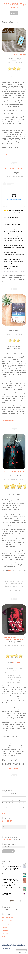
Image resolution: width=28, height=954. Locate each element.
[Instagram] (3, 821)
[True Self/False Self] (24, 894)
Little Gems (5, 940)
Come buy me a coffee (7, 839)
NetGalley (10, 570)
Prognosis (4, 927)
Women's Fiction (17, 639)
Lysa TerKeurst (6, 871)
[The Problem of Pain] (24, 877)
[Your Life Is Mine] (14, 451)
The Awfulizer (5, 936)
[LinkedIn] (8, 821)
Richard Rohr (5, 894)
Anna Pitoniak (16, 662)
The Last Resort (14, 330)
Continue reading (10, 769)
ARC (4, 54)
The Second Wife (14, 58)
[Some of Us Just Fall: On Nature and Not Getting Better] (24, 891)
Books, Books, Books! (7, 917)
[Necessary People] (14, 619)
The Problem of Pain (7, 873)
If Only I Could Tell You (7, 920)
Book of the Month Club (10, 637)
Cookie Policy (7, 948)
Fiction (8, 54)
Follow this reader (8, 851)
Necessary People (14, 641)
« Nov (3, 813)
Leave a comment (14, 64)
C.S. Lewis (5, 875)
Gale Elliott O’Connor (7, 885)
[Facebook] (11, 821)
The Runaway (5, 924)
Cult (8, 471)
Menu (15, 13)
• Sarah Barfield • (15, 271)
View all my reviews (8, 154)
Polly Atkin (5, 890)
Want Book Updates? (10, 844)
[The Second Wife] (14, 40)
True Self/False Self (7, 893)
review (15, 54)
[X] (6, 821)
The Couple (14, 172)
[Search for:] (14, 827)
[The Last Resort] (14, 310)
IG (16, 168)
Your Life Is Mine (14, 475)
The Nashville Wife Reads (14, 5)
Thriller (14, 56)
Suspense (22, 54)
